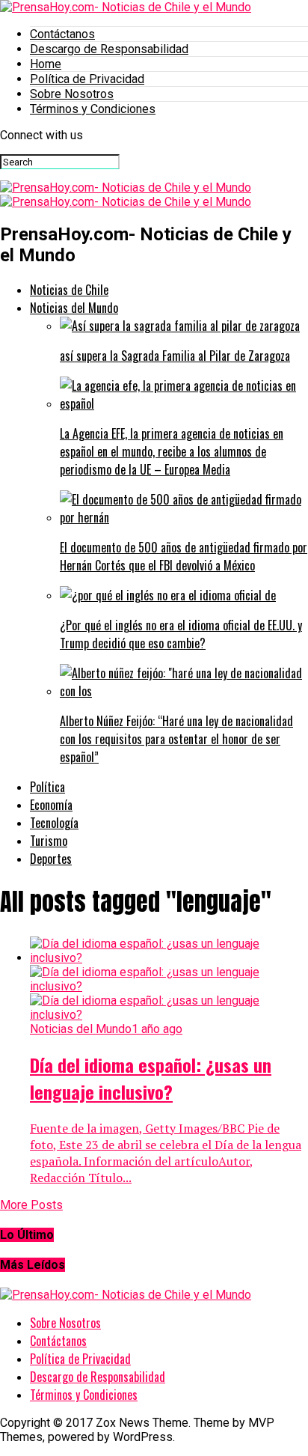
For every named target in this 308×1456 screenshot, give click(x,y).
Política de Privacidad (87, 79)
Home (45, 64)
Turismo (48, 841)
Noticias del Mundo (74, 308)
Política (47, 787)
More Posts (31, 1205)
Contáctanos (62, 34)
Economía (51, 805)
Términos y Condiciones (92, 109)
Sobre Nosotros (72, 94)
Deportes (51, 859)
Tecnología (54, 823)
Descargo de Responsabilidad (109, 49)
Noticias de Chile (69, 290)
